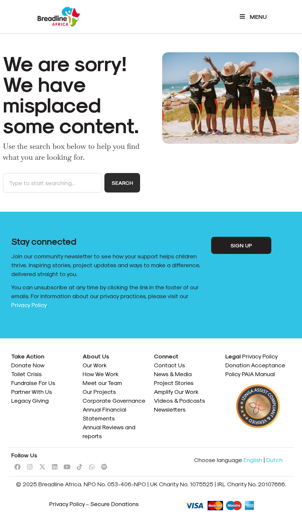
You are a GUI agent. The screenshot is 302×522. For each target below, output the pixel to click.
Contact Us (169, 364)
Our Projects (99, 391)
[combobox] (52, 183)
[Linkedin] (54, 467)
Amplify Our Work (176, 391)
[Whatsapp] (92, 467)
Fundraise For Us (34, 382)
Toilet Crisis (26, 373)
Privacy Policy (28, 304)
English (253, 459)
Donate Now (28, 364)
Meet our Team (102, 382)
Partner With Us (31, 391)
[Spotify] (104, 467)
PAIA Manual (258, 373)
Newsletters (170, 409)
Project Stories (173, 382)
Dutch (274, 459)
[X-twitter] (42, 467)
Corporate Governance (114, 400)
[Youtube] (67, 467)
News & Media (173, 373)
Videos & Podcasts (179, 400)
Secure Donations (114, 503)
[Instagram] (30, 467)
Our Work (95, 364)
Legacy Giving (30, 400)
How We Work (101, 373)
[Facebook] (17, 467)
